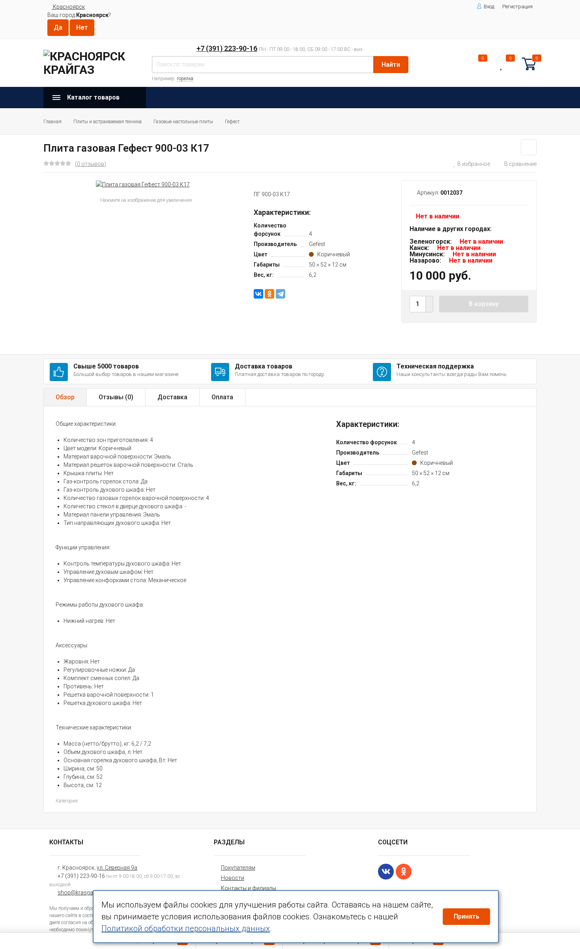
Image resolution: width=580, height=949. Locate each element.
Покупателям (238, 867)
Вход (489, 6)
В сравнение (520, 164)
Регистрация (517, 6)
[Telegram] (280, 294)
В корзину (484, 304)
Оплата (222, 397)
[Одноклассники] (269, 294)
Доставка (172, 397)
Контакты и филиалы (248, 888)
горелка (185, 78)
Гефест (232, 121)
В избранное (473, 164)
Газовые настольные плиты (183, 121)
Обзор (65, 397)
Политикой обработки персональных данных (185, 928)
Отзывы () (116, 397)
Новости (232, 878)
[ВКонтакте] (258, 294)
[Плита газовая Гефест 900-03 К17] (143, 184)
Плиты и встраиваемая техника (107, 121)
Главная (52, 121)
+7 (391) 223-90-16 (226, 48)
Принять (466, 916)
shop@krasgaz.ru (80, 892)
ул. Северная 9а (117, 867)
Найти (391, 64)
